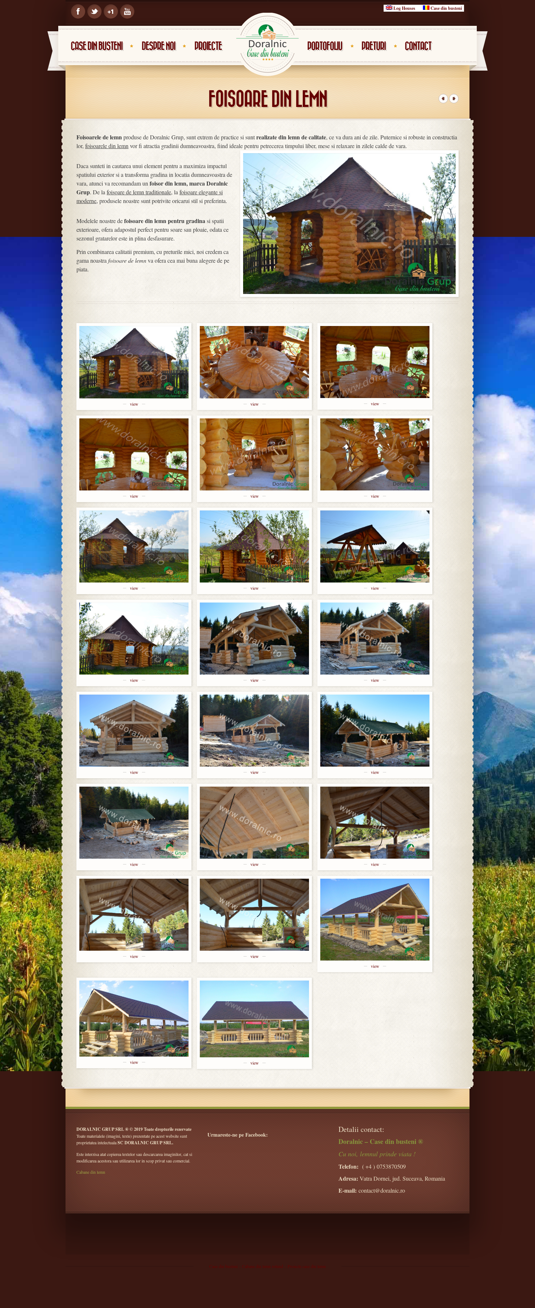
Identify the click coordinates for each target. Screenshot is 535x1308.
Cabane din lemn (90, 1172)
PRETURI (373, 46)
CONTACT (418, 46)
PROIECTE (208, 46)
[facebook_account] (78, 11)
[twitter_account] (94, 11)
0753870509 (391, 1166)
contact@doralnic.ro (381, 1190)
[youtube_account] (127, 11)
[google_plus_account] (111, 11)
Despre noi (158, 46)
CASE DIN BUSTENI (96, 46)
